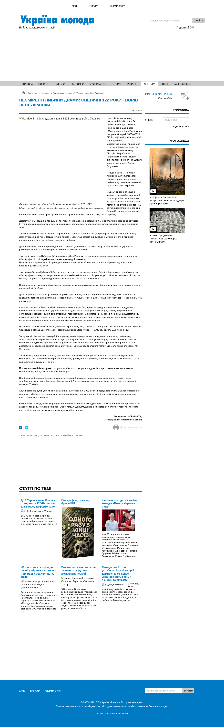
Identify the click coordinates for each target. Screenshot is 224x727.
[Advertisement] (96, 54)
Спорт (164, 84)
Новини (43, 84)
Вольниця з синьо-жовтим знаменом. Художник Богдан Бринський (78, 570)
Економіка (77, 84)
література (47, 435)
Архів (75, 6)
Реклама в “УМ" (117, 6)
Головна (27, 84)
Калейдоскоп (182, 84)
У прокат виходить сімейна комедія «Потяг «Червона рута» (119, 503)
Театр (79, 435)
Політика (59, 84)
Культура (149, 84)
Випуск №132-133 (158, 94)
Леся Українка (65, 435)
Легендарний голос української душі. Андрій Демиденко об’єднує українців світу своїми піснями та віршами (118, 573)
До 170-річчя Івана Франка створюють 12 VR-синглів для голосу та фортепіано (38, 503)
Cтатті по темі (35, 488)
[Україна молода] (57, 20)
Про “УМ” (93, 6)
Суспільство (98, 84)
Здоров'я (132, 84)
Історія (116, 84)
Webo (125, 713)
